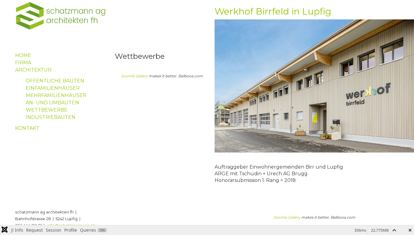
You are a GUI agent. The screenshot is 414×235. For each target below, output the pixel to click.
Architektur (33, 70)
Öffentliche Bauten (55, 81)
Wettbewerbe (47, 110)
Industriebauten (50, 117)
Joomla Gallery (134, 76)
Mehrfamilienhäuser (56, 95)
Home (23, 55)
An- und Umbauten (52, 103)
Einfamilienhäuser (53, 88)
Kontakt (27, 128)
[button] (400, 221)
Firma (23, 62)
